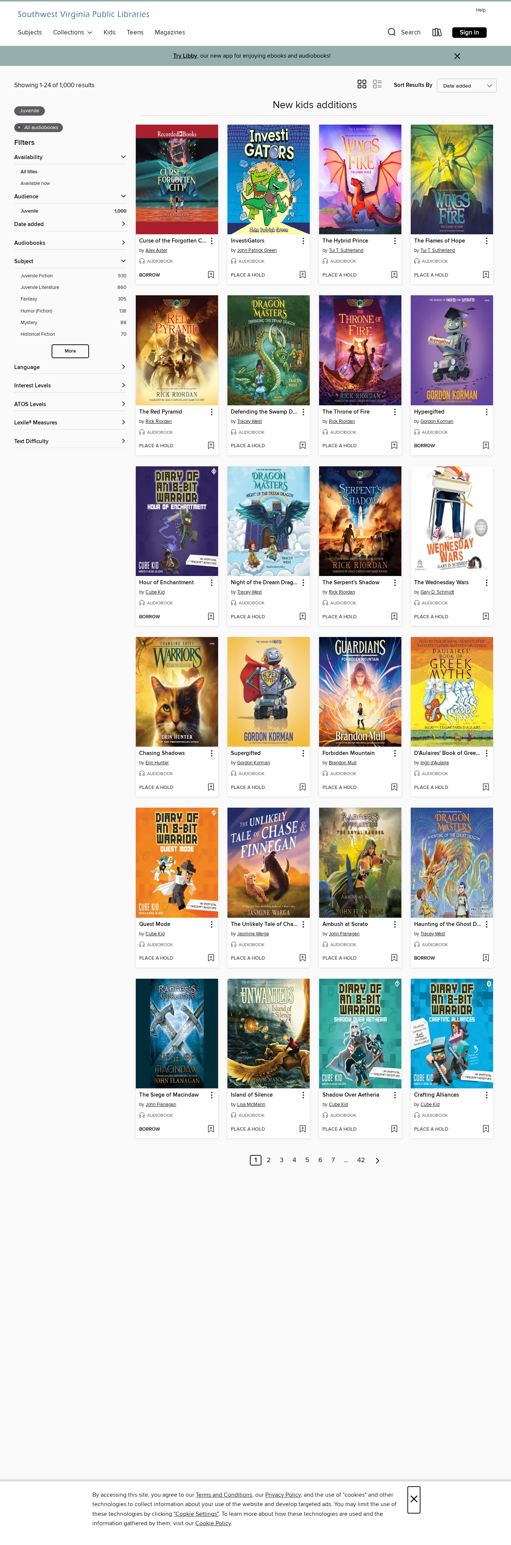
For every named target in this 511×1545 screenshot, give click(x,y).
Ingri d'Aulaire (434, 763)
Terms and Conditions (224, 1495)
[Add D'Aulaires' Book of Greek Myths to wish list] (485, 788)
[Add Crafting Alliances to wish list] (485, 1129)
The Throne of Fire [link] (346, 412)
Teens (135, 32)
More (70, 351)
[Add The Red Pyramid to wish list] (210, 446)
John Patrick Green (257, 250)
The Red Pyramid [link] (160, 412)
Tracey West (249, 421)
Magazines (170, 32)
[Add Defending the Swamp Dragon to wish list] (302, 446)
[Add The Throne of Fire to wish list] (394, 446)
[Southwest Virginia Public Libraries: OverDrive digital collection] (83, 15)
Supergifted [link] (246, 753)
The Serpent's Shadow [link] (350, 582)
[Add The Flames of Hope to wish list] (485, 275)
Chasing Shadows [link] (162, 753)
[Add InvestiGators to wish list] (302, 275)
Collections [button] (70, 32)
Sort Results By (413, 85)
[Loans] (437, 34)
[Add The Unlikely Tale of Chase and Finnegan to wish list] (302, 958)
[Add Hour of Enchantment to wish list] (210, 617)
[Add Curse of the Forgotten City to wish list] (210, 275)
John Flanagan (344, 934)
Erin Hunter (157, 763)
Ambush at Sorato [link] (345, 924)
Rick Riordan (159, 421)
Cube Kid (155, 592)
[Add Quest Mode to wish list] (210, 958)
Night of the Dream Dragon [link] (265, 582)
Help (481, 10)
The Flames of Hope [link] (439, 241)
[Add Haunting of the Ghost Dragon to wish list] (485, 958)
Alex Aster (156, 250)
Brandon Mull (343, 763)
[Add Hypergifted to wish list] (485, 446)
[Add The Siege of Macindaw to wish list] (210, 1129)
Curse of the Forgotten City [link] (173, 241)
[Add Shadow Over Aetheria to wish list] (394, 1129)
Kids (110, 32)
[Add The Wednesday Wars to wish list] (485, 617)
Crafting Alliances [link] (436, 1095)
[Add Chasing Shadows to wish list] (210, 788)
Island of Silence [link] (252, 1095)
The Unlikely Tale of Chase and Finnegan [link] (265, 924)
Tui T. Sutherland (346, 250)
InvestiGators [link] (247, 241)
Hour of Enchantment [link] (166, 582)
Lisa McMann (251, 1104)
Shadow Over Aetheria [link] (350, 1095)
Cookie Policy (213, 1523)
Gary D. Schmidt (437, 592)
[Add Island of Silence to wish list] (302, 1129)
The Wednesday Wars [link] (441, 582)
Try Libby (185, 56)
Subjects (30, 32)
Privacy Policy (283, 1495)
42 (361, 1160)
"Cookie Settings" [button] (196, 1514)
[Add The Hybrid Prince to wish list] (394, 275)
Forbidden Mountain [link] (348, 753)
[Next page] (377, 1160)
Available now (35, 183)
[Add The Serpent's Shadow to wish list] (394, 617)
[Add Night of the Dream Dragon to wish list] (302, 617)
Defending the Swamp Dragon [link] (265, 412)
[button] (403, 34)
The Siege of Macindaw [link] (169, 1095)
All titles (29, 172)
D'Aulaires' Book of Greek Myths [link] (448, 753)
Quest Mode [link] (154, 924)
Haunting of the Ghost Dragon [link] (448, 924)
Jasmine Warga (253, 934)
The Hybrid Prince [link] (345, 241)
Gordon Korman (436, 421)
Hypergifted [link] (429, 412)
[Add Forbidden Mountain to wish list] (394, 788)
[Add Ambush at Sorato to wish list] (394, 958)
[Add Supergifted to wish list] (302, 788)
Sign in (469, 32)
